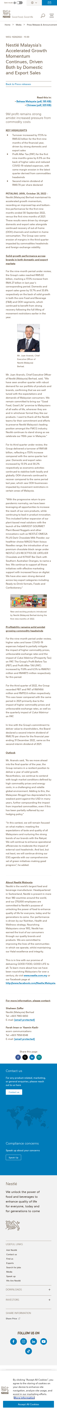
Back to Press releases (18, 84)
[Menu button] (51, 15)
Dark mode (8, 2)
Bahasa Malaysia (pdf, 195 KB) (33, 101)
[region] (28, 1390)
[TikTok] (28, 1351)
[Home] (18, 14)
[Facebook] (13, 1341)
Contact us (49, 2)
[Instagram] (23, 1341)
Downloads (28, 1289)
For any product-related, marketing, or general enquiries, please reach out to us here (26, 1081)
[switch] (20, 2)
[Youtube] (43, 1341)
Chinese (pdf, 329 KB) (38, 105)
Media (9, 1271)
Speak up (11, 1276)
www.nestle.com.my (35, 975)
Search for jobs (13, 1267)
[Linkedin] (33, 1341)
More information (24, 1397)
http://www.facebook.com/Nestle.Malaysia (30, 983)
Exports (10, 1263)
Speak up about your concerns (23, 1150)
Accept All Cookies (28, 1404)
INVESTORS (28, 1299)
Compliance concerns (22, 1143)
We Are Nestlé (13, 1280)
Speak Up (13, 1157)
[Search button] (45, 15)
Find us (9, 1258)
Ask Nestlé (11, 1250)
